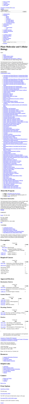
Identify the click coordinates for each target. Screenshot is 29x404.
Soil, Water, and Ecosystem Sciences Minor (12, 183)
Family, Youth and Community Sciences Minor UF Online (15, 121)
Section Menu (3, 71)
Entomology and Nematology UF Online (12, 112)
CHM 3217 (3, 291)
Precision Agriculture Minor (9, 179)
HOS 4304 (3, 314)
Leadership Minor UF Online (9, 153)
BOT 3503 (3, 312)
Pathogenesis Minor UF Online (10, 172)
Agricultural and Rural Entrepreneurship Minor (13, 81)
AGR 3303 (3, 300)
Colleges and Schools (7, 57)
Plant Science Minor (7, 178)
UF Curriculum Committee (9, 370)
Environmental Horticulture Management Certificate (14, 113)
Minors (7, 17)
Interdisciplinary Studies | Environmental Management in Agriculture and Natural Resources (15, 139)
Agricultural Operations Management (11, 88)
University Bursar (7, 371)
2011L (6, 250)
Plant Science (6, 176)
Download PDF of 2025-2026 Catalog (9, 398)
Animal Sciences (6, 92)
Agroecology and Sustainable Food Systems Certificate (15, 90)
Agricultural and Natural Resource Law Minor (13, 80)
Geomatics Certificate (7, 134)
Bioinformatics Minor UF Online (10, 96)
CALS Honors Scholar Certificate (10, 101)
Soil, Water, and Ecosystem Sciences (11, 181)
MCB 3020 (3, 322)
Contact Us (5, 379)
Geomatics (5, 132)
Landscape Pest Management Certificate (11, 151)
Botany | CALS (6, 99)
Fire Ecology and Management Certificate (12, 123)
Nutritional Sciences (7, 165)
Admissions (5, 366)
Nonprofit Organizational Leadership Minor (12, 164)
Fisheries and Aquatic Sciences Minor (11, 124)
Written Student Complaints (9, 360)
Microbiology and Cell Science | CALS (11, 162)
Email (8, 196)
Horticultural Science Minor (9, 136)
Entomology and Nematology (9, 108)
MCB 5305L (3, 324)
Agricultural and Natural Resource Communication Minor (15, 75)
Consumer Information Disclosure (10, 357)
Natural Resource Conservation (10, 163)
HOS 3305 (3, 263)
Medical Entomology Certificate (10, 159)
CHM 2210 (3, 253)
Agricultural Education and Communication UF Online (15, 87)
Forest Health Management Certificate (11, 129)
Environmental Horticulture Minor (10, 114)
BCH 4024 (3, 289)
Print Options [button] (6, 39)
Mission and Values (7, 378)
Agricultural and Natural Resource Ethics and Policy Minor (15, 79)
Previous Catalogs (7, 38)
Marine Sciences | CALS (8, 158)
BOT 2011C (4, 247)
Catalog (2, 8)
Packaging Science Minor (8, 169)
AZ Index (5, 2)
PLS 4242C (3, 327)
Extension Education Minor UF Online (11, 118)
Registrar (5, 43)
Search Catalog (4, 11)
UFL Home (5, 5)
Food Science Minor (7, 128)
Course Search (9, 27)
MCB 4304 (3, 301)
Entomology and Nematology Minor (11, 109)
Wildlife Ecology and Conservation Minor (12, 187)
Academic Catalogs (7, 34)
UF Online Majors (10, 20)
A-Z (7, 28)
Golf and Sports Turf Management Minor (12, 135)
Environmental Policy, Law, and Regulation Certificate (15, 115)
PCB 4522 (3, 304)
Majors (7, 16)
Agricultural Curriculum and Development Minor (13, 82)
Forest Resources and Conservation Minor (12, 131)
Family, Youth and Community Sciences (11, 119)
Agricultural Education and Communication (12, 86)
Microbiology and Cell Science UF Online (12, 161)
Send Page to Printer (5, 389)
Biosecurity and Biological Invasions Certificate (13, 98)
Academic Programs (10, 22)
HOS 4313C (3, 265)
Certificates (8, 18)
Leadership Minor (7, 152)
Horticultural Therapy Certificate (10, 137)
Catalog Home (6, 4)
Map (1, 222)
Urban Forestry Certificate (8, 184)
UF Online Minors (10, 21)
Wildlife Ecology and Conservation (10, 186)
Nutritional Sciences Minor (9, 167)
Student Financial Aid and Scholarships (11, 369)
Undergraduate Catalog (8, 56)
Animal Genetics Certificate (9, 91)
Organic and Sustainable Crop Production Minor (13, 168)
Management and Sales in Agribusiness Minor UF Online (15, 156)
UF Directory (6, 358)
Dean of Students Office (8, 367)
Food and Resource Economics (10, 125)
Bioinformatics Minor (7, 95)
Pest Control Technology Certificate (10, 173)
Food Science (6, 126)
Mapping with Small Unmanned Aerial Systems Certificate (15, 157)
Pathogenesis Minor (7, 170)
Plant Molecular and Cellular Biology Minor (12, 175)
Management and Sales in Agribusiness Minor (13, 154)
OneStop (5, 380)
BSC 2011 (4, 249)
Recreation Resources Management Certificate (13, 180)
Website (2, 209)
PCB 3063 (3, 303)
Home (4, 54)
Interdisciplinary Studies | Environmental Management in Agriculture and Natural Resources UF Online (15, 142)
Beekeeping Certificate (8, 93)
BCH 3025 (3, 287)
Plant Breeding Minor (7, 174)
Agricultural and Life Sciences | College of (12, 58)
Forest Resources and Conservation (10, 130)
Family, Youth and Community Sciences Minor (13, 120)
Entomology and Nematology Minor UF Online (13, 110)
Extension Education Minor (9, 117)
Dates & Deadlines (7, 35)
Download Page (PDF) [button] (5, 393)
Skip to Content (6, 1)
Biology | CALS (6, 97)
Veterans (5, 372)
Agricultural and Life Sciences (13, 193)
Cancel (2, 402)
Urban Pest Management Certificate (10, 185)
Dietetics (5, 107)
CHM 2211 (3, 254)
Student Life (5, 37)
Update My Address (7, 359)
